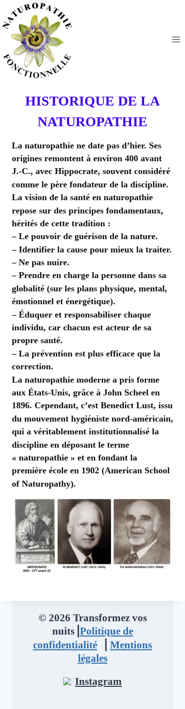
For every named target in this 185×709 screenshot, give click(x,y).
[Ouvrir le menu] (176, 39)
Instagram (98, 681)
